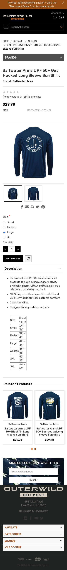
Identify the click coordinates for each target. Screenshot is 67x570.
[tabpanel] (18, 417)
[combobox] (36, 27)
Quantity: (8, 242)
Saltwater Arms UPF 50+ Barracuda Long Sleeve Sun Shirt (49, 431)
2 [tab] (35, 449)
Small (10, 222)
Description (13, 268)
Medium (11, 227)
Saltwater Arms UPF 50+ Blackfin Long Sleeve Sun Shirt (17, 431)
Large (10, 232)
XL (8, 237)
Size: (6, 216)
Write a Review (32, 96)
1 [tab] (32, 449)
